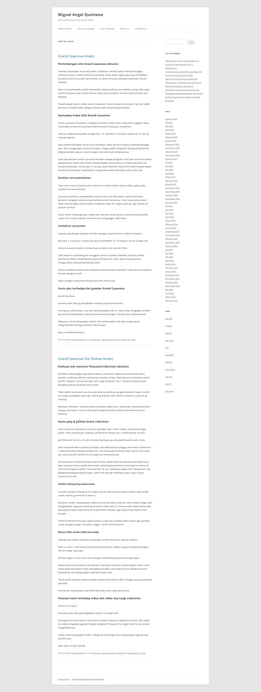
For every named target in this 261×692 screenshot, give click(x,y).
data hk (168, 333)
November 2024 (172, 191)
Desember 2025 (172, 144)
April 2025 (169, 173)
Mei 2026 (169, 126)
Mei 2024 (169, 213)
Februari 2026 (171, 137)
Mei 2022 (169, 289)
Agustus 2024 (171, 202)
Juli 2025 (168, 162)
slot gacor (169, 340)
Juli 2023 (168, 249)
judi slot (168, 318)
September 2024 (172, 198)
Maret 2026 (170, 133)
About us (124, 29)
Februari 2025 (171, 180)
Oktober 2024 (171, 195)
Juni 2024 (169, 209)
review (120, 653)
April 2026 (169, 129)
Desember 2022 (172, 275)
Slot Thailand (107, 29)
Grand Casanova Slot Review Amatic (86, 358)
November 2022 (172, 278)
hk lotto (168, 326)
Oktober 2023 (171, 238)
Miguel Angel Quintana (80, 14)
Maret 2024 (170, 220)
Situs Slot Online (86, 29)
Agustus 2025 (171, 158)
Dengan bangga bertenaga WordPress (88, 679)
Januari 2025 (170, 184)
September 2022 (172, 286)
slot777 (168, 384)
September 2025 (172, 155)
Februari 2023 (171, 267)
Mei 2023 (169, 257)
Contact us (141, 29)
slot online (170, 369)
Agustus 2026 (171, 119)
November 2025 (172, 148)
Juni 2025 (169, 166)
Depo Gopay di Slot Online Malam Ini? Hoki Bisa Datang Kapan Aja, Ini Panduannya (182, 64)
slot (167, 347)
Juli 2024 (168, 206)
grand (113, 339)
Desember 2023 (172, 231)
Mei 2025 (169, 169)
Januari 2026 (170, 140)
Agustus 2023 (171, 246)
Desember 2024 (172, 188)
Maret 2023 (170, 264)
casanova (105, 339)
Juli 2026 (168, 122)
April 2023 (169, 260)
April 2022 (169, 293)
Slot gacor (169, 391)
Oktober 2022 (171, 282)
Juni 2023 (169, 253)
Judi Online (78, 339)
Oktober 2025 (171, 151)
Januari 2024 (170, 227)
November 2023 (172, 235)
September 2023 (172, 242)
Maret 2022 (170, 296)
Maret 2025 (170, 177)
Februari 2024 (171, 224)
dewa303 (169, 355)
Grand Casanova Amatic (76, 56)
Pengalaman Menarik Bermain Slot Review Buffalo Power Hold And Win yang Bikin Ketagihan (184, 97)
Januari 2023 (170, 271)
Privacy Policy (65, 29)
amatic (97, 339)
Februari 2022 (171, 300)
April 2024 (169, 217)
